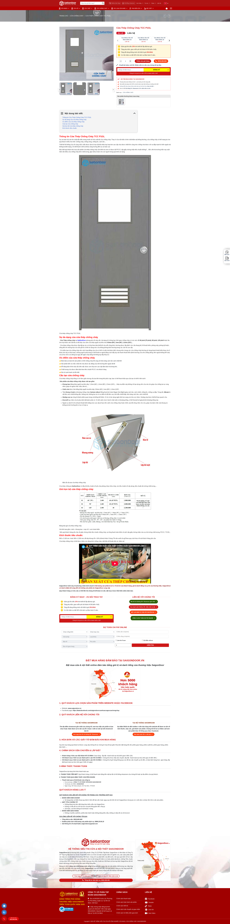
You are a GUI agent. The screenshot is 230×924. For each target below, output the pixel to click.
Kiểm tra (150, 645)
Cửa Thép (87, 8)
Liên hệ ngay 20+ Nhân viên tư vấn (108, 876)
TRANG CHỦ (63, 16)
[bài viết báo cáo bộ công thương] (72, 909)
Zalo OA (151, 909)
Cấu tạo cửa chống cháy (70, 124)
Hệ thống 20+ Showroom (132, 88)
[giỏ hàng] (166, 8)
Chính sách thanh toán (123, 898)
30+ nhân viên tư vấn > (145, 88)
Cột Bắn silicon (148, 640)
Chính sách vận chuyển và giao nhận (128, 909)
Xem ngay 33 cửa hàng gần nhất (84, 876)
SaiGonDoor (81, 340)
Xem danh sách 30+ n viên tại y (143, 734)
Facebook (151, 899)
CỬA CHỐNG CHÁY (102, 8)
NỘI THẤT (149, 8)
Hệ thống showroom (129, 3)
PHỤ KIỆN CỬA (136, 8)
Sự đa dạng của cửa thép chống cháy (74, 119)
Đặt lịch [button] (227, 254)
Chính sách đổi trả (122, 906)
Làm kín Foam (121, 640)
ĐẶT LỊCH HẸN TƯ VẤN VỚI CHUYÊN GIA (143, 612)
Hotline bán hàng (115, 3)
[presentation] (59, 90)
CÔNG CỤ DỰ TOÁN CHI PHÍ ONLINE (142, 618)
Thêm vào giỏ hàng (143, 61)
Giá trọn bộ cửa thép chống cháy (72, 126)
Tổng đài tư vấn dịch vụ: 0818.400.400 (97, 880)
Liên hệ (159, 3)
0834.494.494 (162, 61)
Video (152, 3)
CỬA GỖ (75, 8)
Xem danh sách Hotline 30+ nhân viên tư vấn (143, 607)
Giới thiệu (139, 3)
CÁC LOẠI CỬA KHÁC (119, 8)
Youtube (151, 902)
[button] (4, 906)
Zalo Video (151, 913)
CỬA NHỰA (64, 8)
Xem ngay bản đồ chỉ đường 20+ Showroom (85, 734)
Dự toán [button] (227, 260)
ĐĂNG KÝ (156, 70)
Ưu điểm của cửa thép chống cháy (73, 121)
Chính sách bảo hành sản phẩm (126, 902)
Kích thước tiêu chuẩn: (69, 128)
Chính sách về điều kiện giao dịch (127, 913)
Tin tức (146, 3)
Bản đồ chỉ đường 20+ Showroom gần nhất (143, 601)
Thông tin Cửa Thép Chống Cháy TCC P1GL (76, 117)
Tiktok (150, 906)
